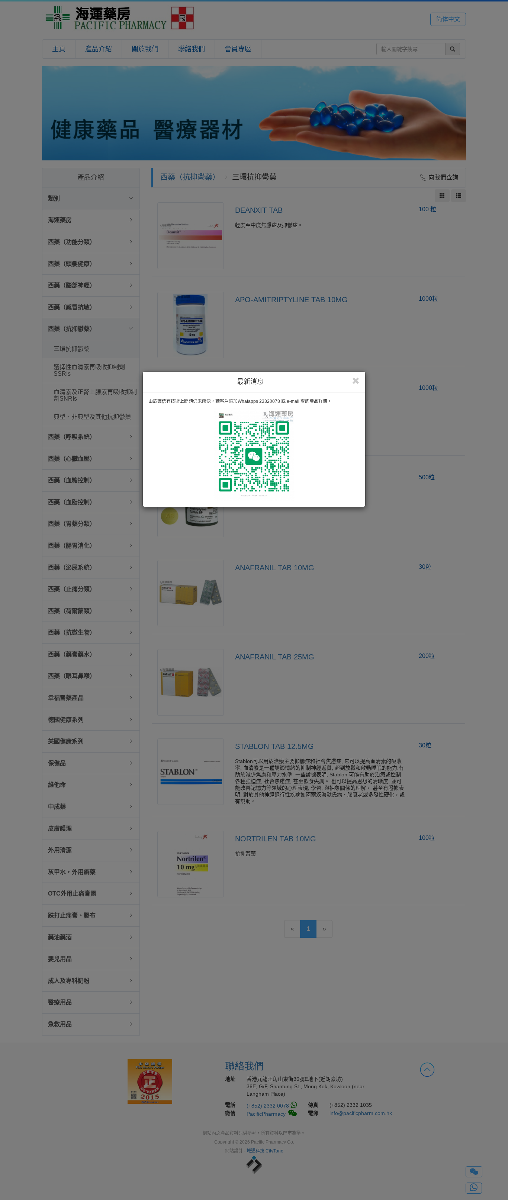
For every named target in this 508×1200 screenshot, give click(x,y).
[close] (356, 380)
